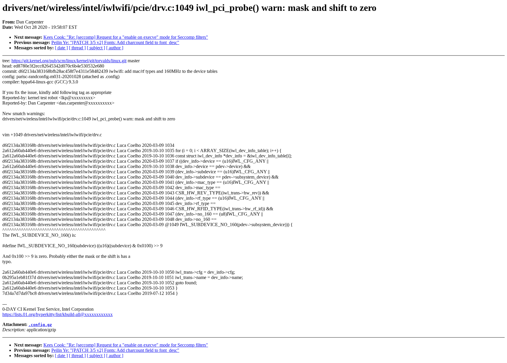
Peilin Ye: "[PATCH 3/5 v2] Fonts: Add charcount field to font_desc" (115, 42)
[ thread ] (77, 47)
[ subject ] (96, 47)
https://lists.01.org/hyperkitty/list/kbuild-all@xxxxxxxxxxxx (57, 314)
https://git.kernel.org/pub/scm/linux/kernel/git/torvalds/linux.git (68, 60)
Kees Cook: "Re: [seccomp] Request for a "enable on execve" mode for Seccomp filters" (125, 37)
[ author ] (114, 47)
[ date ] (61, 47)
